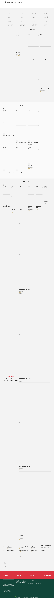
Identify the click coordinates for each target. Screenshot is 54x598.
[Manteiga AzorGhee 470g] (4, 551)
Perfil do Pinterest (38, 583)
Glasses (33, 16)
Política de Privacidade (31, 580)
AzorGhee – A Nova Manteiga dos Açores (24, 581)
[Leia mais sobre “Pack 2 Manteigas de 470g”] (17, 94)
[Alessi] (27, 566)
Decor (9, 17)
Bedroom (10, 14)
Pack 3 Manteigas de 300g (33, 59)
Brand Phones (22, 16)
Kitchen (9, 13)
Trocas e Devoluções (30, 583)
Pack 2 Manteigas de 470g (21, 95)
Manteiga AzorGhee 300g (45, 88)
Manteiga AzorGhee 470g (33, 95)
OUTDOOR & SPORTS (23, 20)
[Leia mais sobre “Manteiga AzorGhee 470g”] (29, 94)
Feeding (45, 25)
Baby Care (45, 21)
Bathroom (9, 16)
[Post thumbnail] (18, 582)
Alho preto (18, 52)
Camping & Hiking (23, 25)
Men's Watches (10, 21)
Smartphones (22, 13)
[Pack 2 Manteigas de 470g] (4, 556)
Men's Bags (45, 13)
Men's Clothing (34, 13)
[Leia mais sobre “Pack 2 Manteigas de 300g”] (41, 58)
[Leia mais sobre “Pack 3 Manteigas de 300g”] (29, 58)
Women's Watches (10, 24)
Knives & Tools (22, 21)
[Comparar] (21, 51)
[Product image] (21, 86)
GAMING (33, 20)
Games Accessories (34, 24)
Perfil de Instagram (38, 580)
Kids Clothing (46, 24)
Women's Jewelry (10, 25)
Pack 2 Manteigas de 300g (45, 59)
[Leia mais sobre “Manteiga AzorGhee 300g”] (41, 87)
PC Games (33, 21)
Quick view (19, 51)
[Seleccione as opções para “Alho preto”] (17, 51)
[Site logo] (6, 1)
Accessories (21, 17)
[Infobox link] (6, 575)
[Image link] (27, 596)
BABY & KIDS (45, 20)
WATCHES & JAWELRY (11, 20)
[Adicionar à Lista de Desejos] (23, 51)
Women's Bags (46, 16)
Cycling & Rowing (22, 24)
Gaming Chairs (34, 25)
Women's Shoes (46, 17)
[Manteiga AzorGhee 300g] (4, 547)
